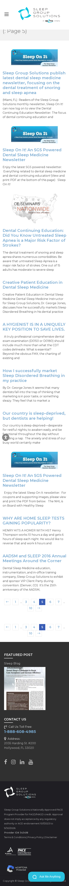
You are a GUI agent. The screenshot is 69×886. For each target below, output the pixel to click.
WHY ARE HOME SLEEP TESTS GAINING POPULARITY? (33, 521)
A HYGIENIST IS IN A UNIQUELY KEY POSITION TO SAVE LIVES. (34, 327)
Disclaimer (51, 837)
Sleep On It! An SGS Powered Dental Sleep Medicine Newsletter (32, 155)
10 (30, 608)
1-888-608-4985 (20, 731)
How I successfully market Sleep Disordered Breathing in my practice (34, 375)
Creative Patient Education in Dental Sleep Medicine (32, 285)
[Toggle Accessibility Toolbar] (6, 437)
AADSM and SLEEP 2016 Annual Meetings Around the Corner (34, 558)
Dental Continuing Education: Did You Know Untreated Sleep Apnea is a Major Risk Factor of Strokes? (34, 238)
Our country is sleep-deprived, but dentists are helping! (34, 416)
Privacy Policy (35, 837)
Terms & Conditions (15, 837)
